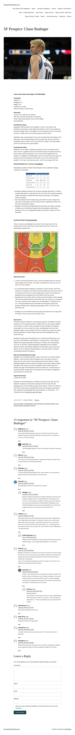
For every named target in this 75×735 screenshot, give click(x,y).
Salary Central (49, 12)
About (33, 8)
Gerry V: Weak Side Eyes (26, 12)
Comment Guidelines (43, 8)
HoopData (39, 164)
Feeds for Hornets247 (64, 8)
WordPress (68, 729)
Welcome (62, 16)
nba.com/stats (31, 220)
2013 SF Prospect (19, 403)
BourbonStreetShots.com (12, 4)
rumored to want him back (33, 392)
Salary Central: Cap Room (63, 12)
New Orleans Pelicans (49, 403)
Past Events (39, 12)
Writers (69, 16)
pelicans (33, 405)
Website (16, 698)
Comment (17, 665)
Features (36, 400)
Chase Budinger (28, 403)
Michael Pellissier (38, 403)
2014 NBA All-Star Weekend (21, 8)
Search (43, 16)
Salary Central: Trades (32, 16)
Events (54, 8)
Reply (19, 440)
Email (15, 691)
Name (15, 683)
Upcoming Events (52, 16)
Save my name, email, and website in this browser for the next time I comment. (37, 707)
